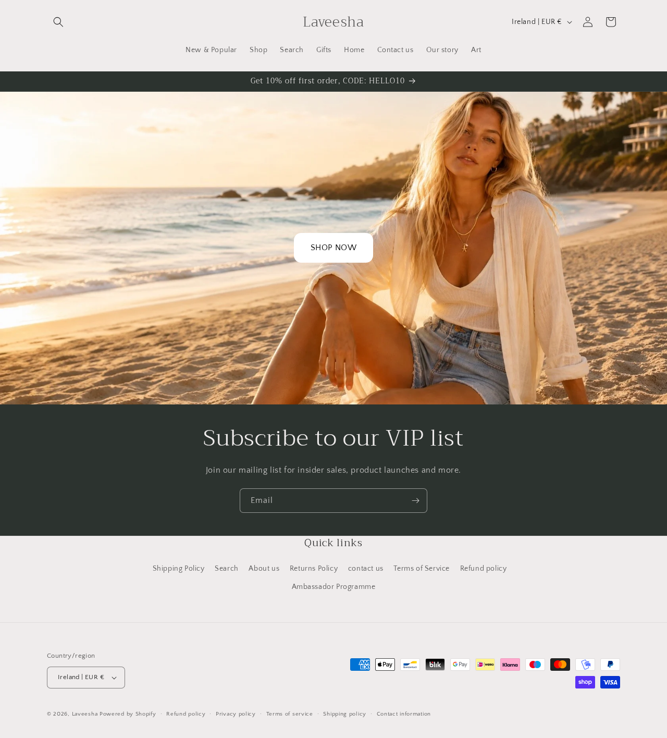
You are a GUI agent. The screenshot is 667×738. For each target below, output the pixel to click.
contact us (366, 568)
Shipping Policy (179, 568)
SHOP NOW (334, 247)
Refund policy (483, 568)
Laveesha (86, 714)
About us (264, 568)
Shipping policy (344, 714)
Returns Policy (314, 568)
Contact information (404, 714)
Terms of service (289, 714)
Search (227, 568)
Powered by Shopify (128, 714)
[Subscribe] (415, 500)
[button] (58, 21)
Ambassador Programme (334, 587)
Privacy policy (236, 714)
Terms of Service (421, 568)
